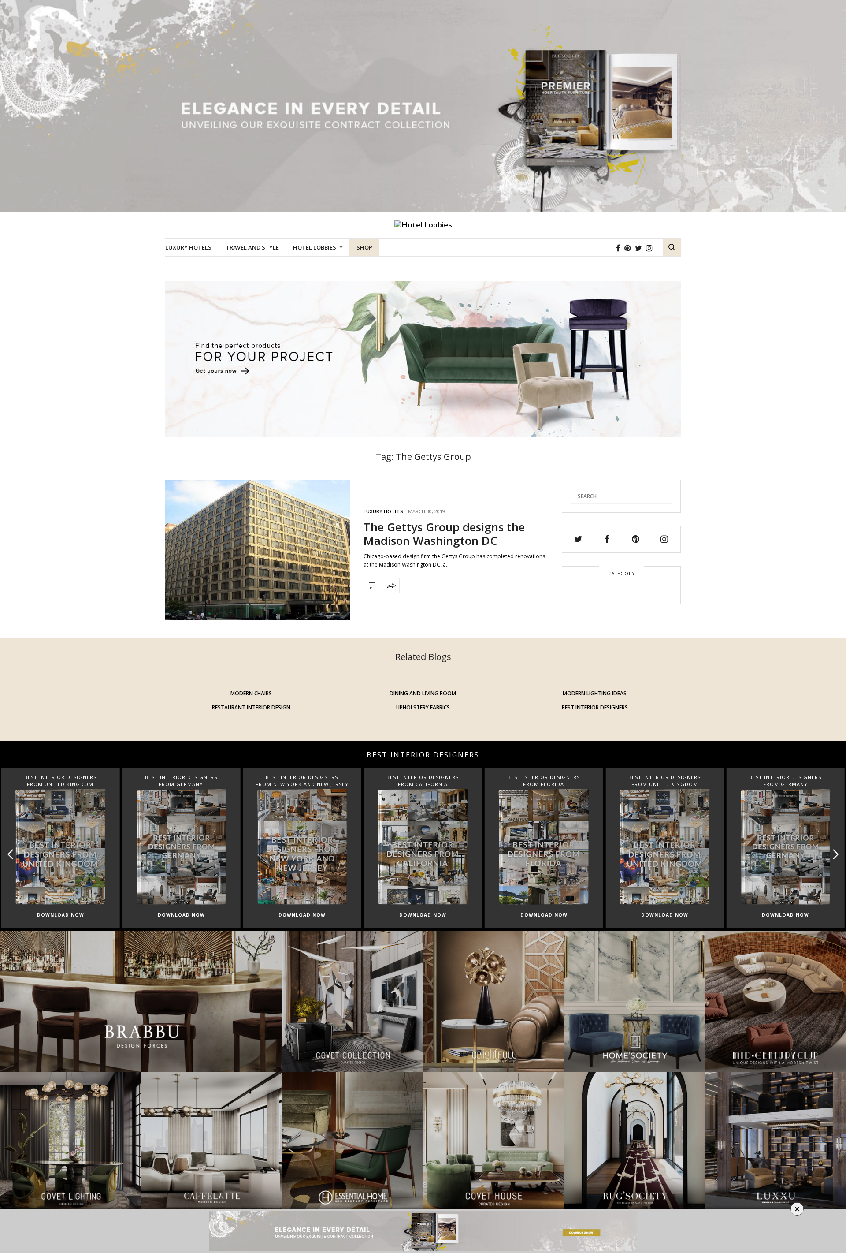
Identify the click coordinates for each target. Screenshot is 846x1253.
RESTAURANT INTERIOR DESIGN (251, 707)
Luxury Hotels (188, 247)
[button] (836, 854)
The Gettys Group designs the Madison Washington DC (444, 533)
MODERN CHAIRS (251, 693)
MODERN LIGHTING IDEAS (595, 693)
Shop (364, 247)
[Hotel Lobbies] (423, 224)
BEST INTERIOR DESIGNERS (595, 707)
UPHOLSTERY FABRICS (423, 707)
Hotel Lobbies (314, 247)
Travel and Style (252, 247)
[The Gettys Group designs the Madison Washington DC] (257, 550)
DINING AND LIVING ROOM (423, 693)
